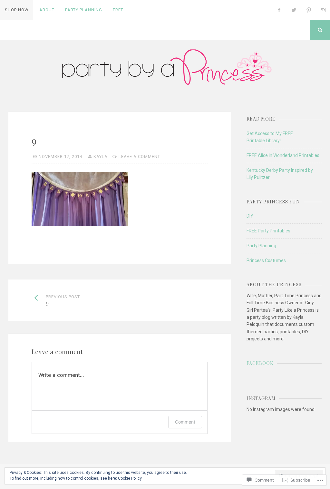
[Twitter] (294, 10)
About (46, 9)
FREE (118, 9)
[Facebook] (279, 10)
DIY (250, 216)
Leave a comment (139, 156)
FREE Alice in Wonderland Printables (283, 155)
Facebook (260, 363)
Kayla (100, 156)
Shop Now (17, 9)
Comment (185, 422)
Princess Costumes (266, 260)
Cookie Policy (130, 478)
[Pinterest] (308, 10)
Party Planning (83, 9)
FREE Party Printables (268, 230)
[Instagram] (323, 10)
